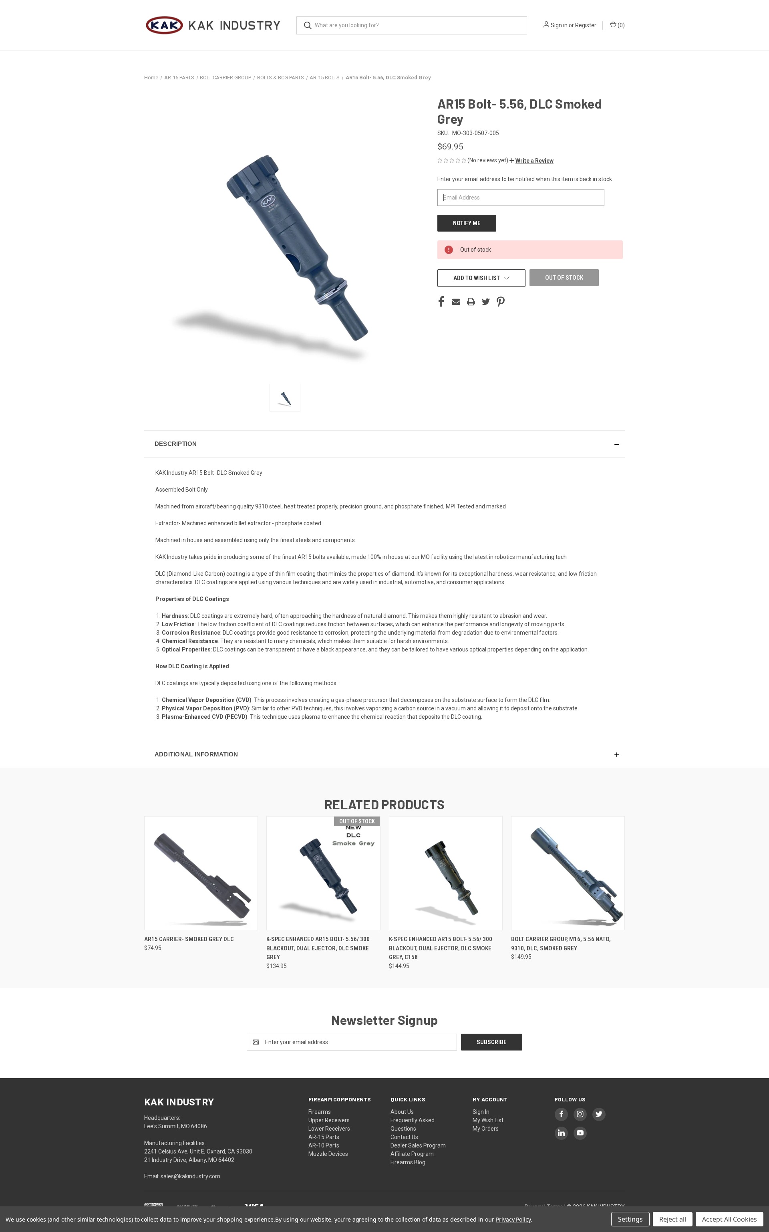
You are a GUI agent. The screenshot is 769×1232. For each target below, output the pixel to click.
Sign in (559, 25)
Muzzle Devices (328, 1154)
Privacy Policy (513, 1219)
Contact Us (404, 1137)
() (620, 25)
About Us (402, 1112)
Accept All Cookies (729, 1219)
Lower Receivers (329, 1128)
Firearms (319, 1112)
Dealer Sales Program (418, 1145)
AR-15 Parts (323, 1137)
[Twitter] (486, 301)
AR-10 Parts (323, 1145)
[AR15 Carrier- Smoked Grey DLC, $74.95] (201, 873)
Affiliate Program (412, 1154)
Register (585, 25)
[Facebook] (441, 301)
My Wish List (488, 1120)
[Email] (456, 301)
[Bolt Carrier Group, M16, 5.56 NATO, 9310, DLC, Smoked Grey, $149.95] (568, 873)
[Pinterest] (501, 301)
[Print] (471, 301)
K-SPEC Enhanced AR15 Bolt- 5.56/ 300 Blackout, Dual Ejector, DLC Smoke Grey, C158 (440, 948)
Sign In (481, 1112)
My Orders (486, 1128)
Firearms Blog (408, 1162)
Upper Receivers (329, 1120)
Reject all (672, 1219)
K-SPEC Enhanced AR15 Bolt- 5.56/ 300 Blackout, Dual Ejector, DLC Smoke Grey (318, 948)
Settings (630, 1219)
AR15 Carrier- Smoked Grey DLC (189, 939)
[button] (531, 160)
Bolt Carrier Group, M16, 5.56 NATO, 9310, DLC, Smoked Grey (561, 944)
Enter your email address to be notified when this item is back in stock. (525, 179)
